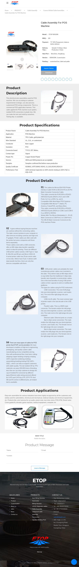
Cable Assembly (32, 10)
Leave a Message (39, 468)
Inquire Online (49, 68)
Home (6, 10)
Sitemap (39, 552)
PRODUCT (18, 10)
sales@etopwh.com (60, 517)
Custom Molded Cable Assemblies (54, 10)
